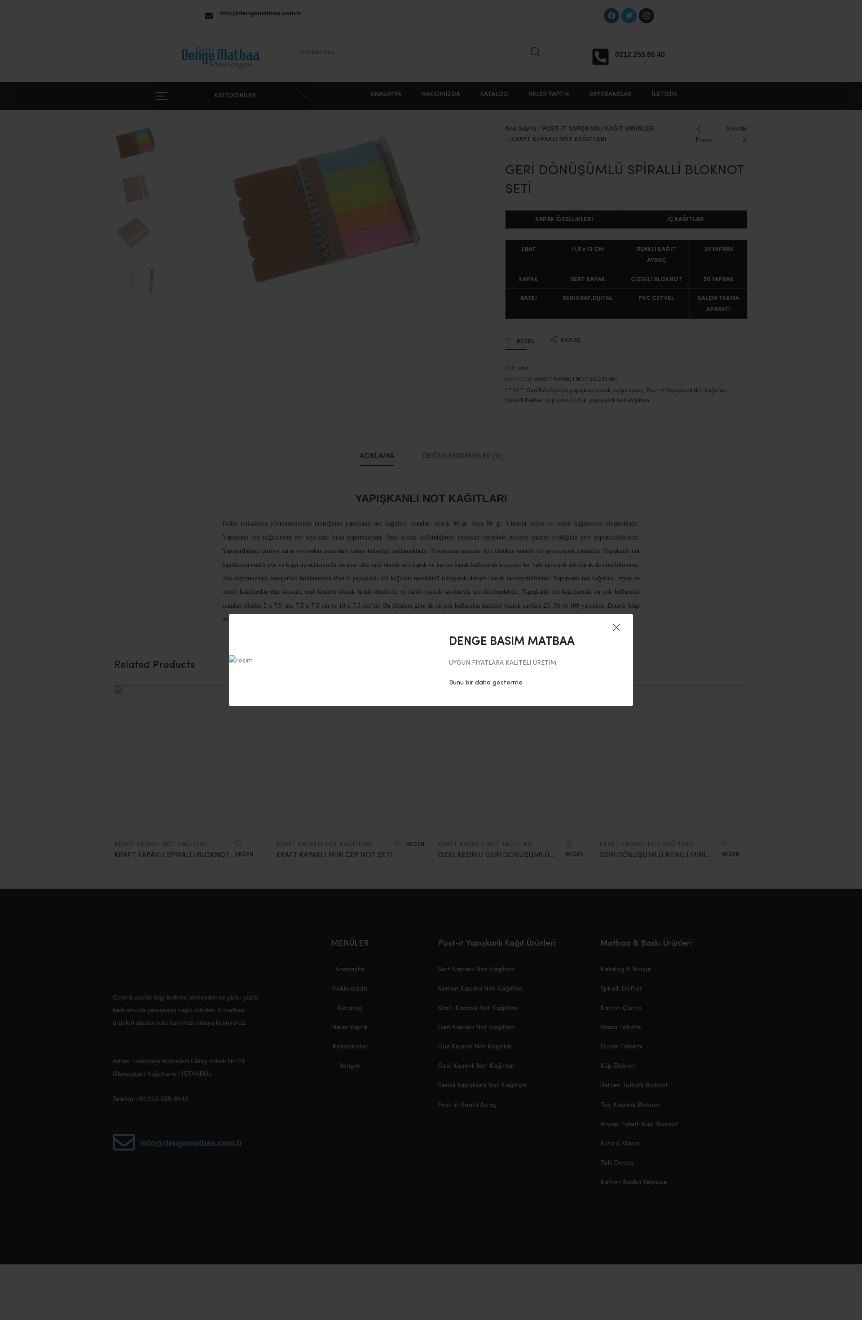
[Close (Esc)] (616, 628)
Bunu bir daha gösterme (486, 683)
